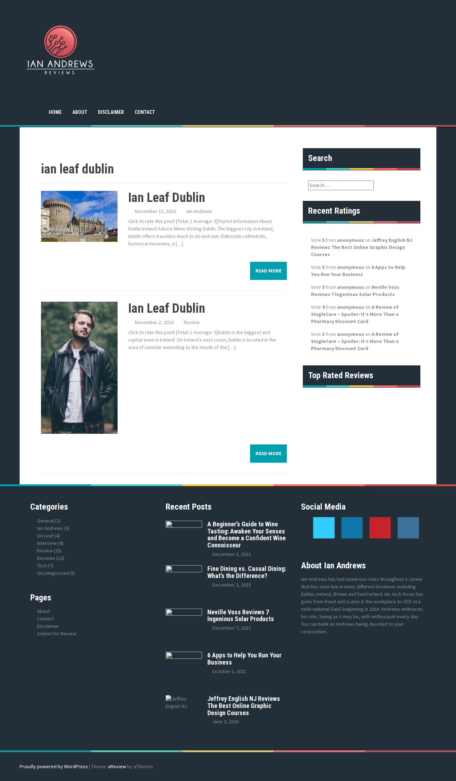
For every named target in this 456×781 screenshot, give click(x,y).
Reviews (46, 558)
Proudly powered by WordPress (54, 766)
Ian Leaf (45, 535)
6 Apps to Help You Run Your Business (244, 658)
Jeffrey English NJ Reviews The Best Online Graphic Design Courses (361, 247)
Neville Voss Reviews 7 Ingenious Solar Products (240, 615)
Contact (145, 112)
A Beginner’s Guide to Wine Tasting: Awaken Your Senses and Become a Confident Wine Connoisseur (246, 534)
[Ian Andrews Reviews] (60, 49)
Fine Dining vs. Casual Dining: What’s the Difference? (246, 572)
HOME (55, 112)
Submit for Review (56, 633)
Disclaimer (111, 112)
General (45, 520)
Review (192, 322)
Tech (42, 565)
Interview (47, 543)
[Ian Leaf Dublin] (79, 216)
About (79, 112)
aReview (117, 766)
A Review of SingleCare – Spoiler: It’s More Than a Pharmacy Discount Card (355, 314)
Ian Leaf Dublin (166, 197)
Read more (268, 270)
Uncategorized (53, 573)
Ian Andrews (199, 211)
